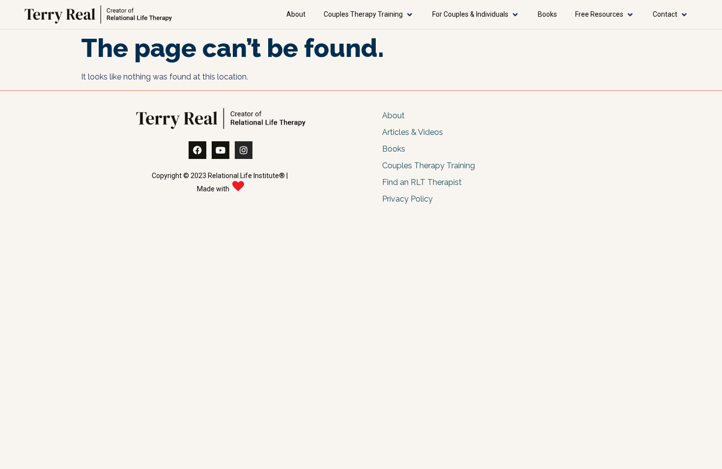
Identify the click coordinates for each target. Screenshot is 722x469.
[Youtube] (220, 150)
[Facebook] (197, 150)
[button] (369, 14)
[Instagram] (243, 150)
